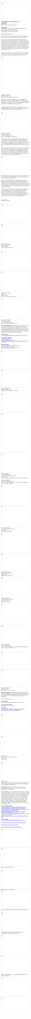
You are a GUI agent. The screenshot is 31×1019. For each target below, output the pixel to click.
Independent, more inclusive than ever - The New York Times (13, 822)
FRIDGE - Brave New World (7, 812)
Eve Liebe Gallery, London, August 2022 (9, 810)
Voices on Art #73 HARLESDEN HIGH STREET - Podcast (13, 820)
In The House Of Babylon (6, 811)
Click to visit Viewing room (6, 33)
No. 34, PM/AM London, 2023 (7, 339)
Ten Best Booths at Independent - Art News (10, 824)
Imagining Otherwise (16, 813)
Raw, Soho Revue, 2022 (6, 338)
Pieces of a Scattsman (5, 702)
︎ (0, 0)
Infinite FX (3, 705)
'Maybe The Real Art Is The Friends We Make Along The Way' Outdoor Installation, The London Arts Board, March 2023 (13, 808)
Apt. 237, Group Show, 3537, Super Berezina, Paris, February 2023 (14, 809)
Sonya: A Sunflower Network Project (8, 347)
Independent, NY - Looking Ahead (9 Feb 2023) (11, 710)
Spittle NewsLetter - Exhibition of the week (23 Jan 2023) (13, 709)
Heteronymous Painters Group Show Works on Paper (11, 341)
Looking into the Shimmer (6, 335)
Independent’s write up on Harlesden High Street (11, 827)
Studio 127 (25, 341)
